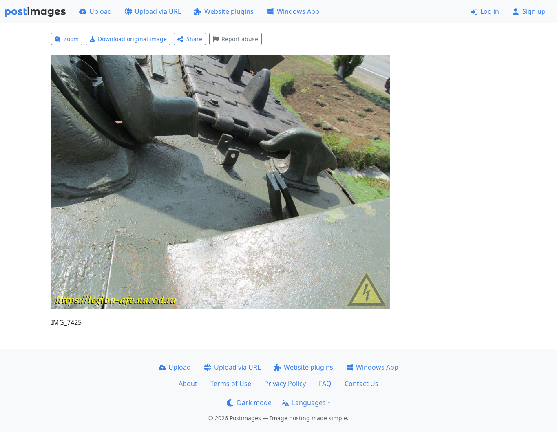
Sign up (534, 11)
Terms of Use (230, 383)
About (188, 383)
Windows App (298, 11)
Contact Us (361, 383)
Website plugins (229, 11)
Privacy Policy (285, 383)
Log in (489, 11)
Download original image (132, 39)
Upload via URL (158, 11)
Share (194, 39)
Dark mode (254, 402)
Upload (100, 11)
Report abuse (239, 39)
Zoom (71, 39)
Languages (309, 402)
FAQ (325, 383)
